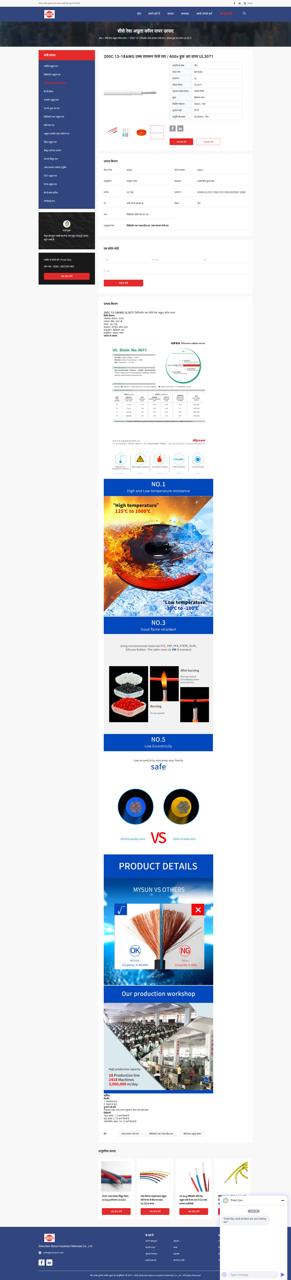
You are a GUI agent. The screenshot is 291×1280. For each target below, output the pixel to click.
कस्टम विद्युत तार (51, 159)
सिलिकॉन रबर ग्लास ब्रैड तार (161, 1133)
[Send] (282, 1274)
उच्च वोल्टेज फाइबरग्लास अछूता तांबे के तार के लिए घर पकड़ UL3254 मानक (153, 1200)
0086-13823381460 (63, 266)
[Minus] (283, 1200)
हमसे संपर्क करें (151, 1260)
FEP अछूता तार (50, 175)
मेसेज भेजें (123, 283)
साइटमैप (176, 1254)
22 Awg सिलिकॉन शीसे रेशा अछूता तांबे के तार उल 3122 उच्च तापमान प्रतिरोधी (193, 1200)
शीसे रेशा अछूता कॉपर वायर (116, 38)
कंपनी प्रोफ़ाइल (151, 1241)
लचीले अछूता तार (51, 66)
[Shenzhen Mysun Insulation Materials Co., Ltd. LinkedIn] (239, 3)
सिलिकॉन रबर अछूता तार (54, 116)
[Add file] (224, 1274)
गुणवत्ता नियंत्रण (151, 1254)
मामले (175, 1247)
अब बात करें (66, 276)
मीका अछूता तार (50, 142)
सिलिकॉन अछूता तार (52, 74)
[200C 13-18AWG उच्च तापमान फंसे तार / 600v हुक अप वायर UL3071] (134, 92)
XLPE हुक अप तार (52, 108)
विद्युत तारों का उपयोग (52, 150)
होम (100, 38)
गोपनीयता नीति (178, 1260)
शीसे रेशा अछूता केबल (192, 1133)
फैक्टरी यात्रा (150, 1247)
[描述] (244, 13)
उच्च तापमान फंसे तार (130, 1133)
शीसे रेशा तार (49, 125)
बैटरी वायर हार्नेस (51, 192)
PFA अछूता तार (50, 184)
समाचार (176, 1241)
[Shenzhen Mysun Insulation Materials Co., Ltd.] (49, 14)
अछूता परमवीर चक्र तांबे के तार (56, 133)
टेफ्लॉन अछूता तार (51, 100)
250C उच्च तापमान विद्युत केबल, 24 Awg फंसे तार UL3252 (115, 1198)
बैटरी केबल (48, 91)
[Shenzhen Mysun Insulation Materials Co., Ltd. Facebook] (234, 3)
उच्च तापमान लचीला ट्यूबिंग (55, 167)
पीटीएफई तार (49, 201)
